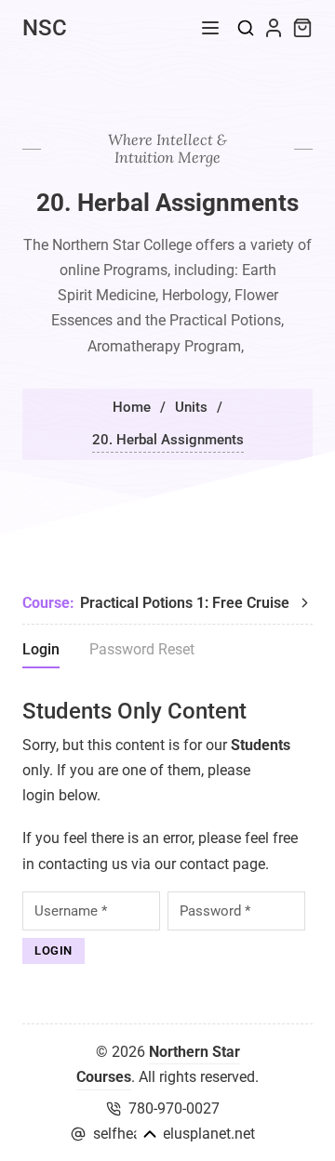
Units (191, 407)
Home (132, 407)
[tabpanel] (167, 831)
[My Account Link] (273, 28)
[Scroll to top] (150, 1134)
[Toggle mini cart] (302, 28)
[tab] (41, 652)
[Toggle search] (245, 28)
